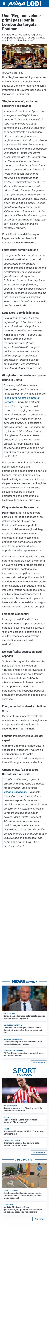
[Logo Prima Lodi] (24, 4)
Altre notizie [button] (39, 1062)
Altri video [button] (40, 1219)
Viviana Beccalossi (15, 791)
